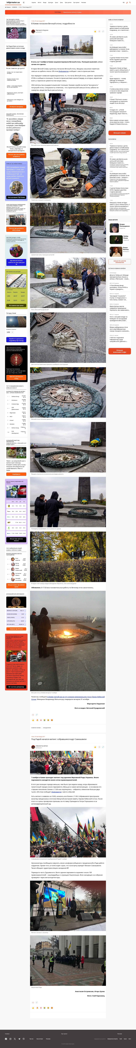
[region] (16, 336)
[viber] (24, 1039)
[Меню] (23, 2)
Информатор (64, 71)
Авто (130, 1039)
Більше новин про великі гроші (16, 586)
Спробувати (16, 474)
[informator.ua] (13, 2)
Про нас (31, 1039)
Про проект (76, 2)
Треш (61, 2)
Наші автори (40, 1039)
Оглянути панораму (16, 107)
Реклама (83, 2)
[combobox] (10, 332)
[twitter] (15, 1039)
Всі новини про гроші (16, 305)
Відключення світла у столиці (72, 12)
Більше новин (120, 133)
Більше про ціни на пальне (16, 540)
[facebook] (6, 1039)
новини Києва (36, 727)
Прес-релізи (68, 2)
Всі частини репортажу (16, 687)
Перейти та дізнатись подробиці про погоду (16, 339)
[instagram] (10, 1039)
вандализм (47, 727)
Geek (121, 1039)
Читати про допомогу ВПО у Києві (16, 229)
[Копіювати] (103, 31)
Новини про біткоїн (16, 629)
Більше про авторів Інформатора (120, 261)
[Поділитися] (99, 31)
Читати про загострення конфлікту (16, 155)
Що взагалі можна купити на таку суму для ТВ (16, 262)
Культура (50, 2)
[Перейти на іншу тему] (127, 2)
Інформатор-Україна (112, 1039)
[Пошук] (130, 2)
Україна (34, 2)
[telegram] (19, 1039)
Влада (44, 2)
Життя (39, 2)
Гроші (56, 2)
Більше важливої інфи (119, 351)
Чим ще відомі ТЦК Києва (16, 197)
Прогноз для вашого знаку (16, 377)
